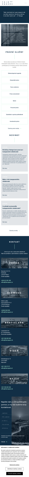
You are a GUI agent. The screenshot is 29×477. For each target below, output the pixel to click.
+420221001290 (5, 310)
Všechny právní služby (13, 128)
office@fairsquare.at (7, 368)
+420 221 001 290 (6, 280)
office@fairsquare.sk (7, 340)
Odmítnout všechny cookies (14, 469)
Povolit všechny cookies (14, 473)
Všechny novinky (13, 230)
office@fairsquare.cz (7, 282)
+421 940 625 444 (6, 338)
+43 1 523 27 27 (5, 366)
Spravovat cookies (14, 465)
